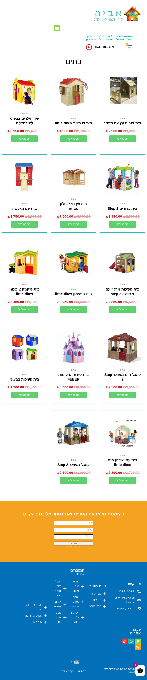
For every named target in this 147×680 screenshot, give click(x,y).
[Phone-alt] (138, 647)
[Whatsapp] (124, 641)
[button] (57, 28)
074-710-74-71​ (104, 47)
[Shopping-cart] (138, 641)
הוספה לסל (123, 138)
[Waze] (131, 641)
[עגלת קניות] (130, 46)
